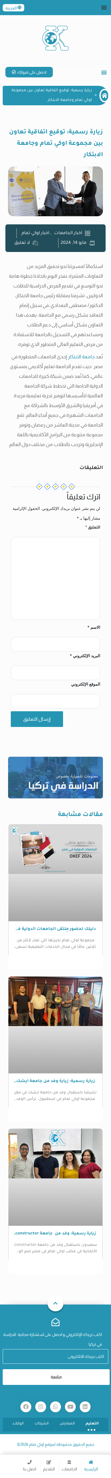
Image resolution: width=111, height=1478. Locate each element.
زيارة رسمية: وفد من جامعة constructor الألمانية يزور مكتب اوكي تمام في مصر (55, 1234)
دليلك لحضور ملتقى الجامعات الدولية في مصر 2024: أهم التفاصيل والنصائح (55, 929)
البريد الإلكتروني (85, 656)
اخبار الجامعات (68, 233)
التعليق (92, 527)
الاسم (93, 627)
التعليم (92, 1424)
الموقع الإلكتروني (85, 684)
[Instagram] (40, 1406)
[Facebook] (25, 1406)
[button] (103, 7)
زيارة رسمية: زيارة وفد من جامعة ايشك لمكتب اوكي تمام (55, 1081)
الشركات (41, 1424)
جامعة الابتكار (81, 356)
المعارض (67, 1424)
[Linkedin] (85, 1406)
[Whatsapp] (55, 1406)
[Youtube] (70, 1406)
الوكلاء (18, 1424)
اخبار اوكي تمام (35, 233)
